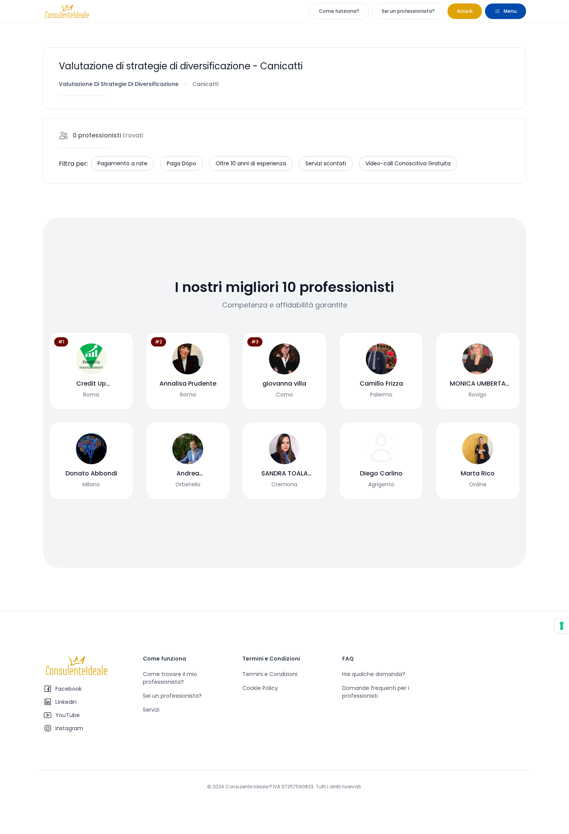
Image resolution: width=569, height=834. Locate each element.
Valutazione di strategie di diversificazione (118, 84)
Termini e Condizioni (269, 674)
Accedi (465, 11)
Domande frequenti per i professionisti (375, 692)
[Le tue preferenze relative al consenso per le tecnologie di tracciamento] (561, 625)
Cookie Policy (260, 688)
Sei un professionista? (408, 11)
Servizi (151, 710)
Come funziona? (339, 11)
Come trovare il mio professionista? (170, 678)
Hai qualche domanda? (373, 674)
